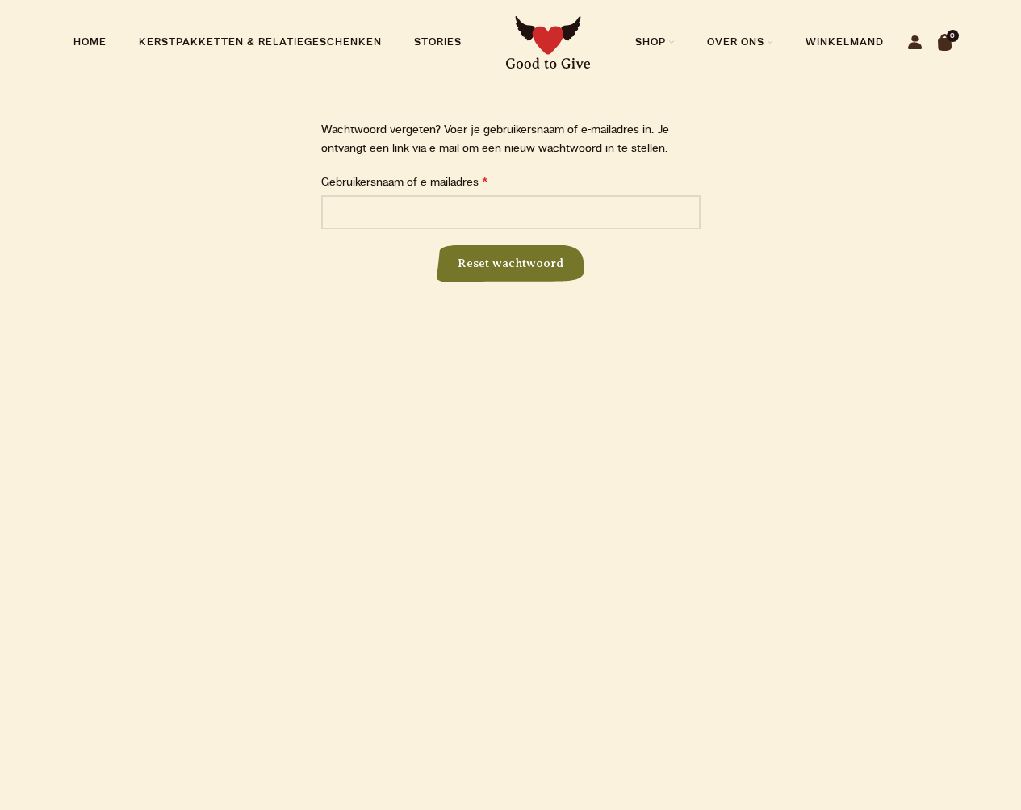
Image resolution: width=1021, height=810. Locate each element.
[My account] (915, 43)
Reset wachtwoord (510, 263)
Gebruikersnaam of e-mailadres (404, 182)
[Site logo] (548, 42)
